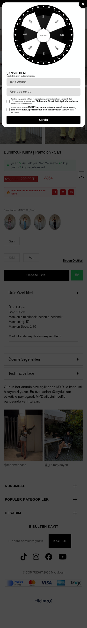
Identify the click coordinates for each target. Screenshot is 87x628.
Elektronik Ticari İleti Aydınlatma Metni (57, 101)
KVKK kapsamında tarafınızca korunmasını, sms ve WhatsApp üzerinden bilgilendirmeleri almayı (43, 108)
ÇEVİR (43, 120)
